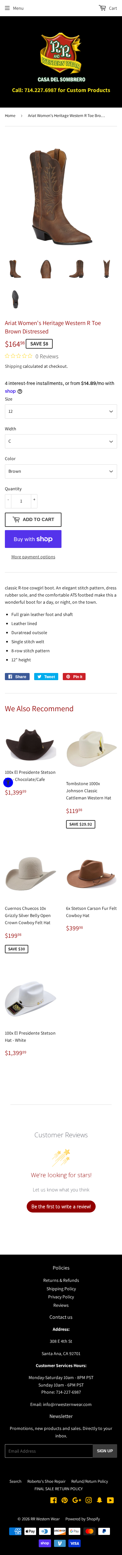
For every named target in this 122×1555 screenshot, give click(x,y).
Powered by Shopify (82, 1519)
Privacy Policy (61, 1297)
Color (10, 458)
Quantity (13, 489)
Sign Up (105, 1451)
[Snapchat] (99, 1501)
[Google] (76, 1501)
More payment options (33, 557)
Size (8, 399)
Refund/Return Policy (89, 1481)
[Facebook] (53, 1501)
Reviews (61, 1305)
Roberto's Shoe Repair (46, 1481)
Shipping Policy (61, 1289)
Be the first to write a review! (61, 1206)
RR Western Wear (45, 1519)
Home (10, 115)
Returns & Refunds (61, 1280)
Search (15, 1481)
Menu (18, 8)
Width (10, 429)
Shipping (13, 366)
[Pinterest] (64, 1501)
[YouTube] (110, 1501)
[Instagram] (89, 1501)
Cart (112, 8)
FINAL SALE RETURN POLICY (58, 1488)
